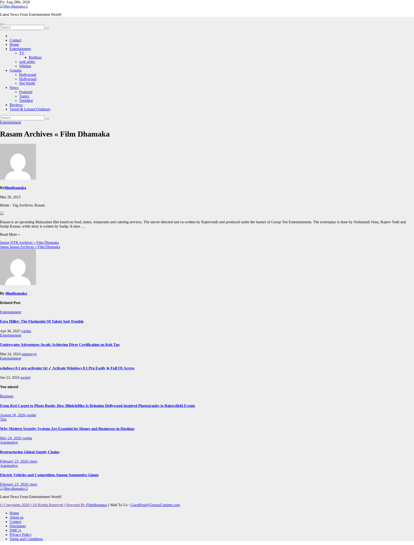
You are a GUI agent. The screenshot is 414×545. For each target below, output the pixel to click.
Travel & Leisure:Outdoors (30, 109)
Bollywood (27, 75)
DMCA (15, 530)
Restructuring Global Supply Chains (29, 452)
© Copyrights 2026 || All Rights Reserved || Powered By (43, 505)
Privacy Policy (21, 535)
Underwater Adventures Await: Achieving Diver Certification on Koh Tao (60, 345)
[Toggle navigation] (2, 24)
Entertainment (20, 49)
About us (16, 517)
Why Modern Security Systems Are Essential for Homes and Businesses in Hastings (67, 429)
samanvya (29, 354)
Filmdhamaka (96, 505)
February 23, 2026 (14, 461)
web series (27, 62)
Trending (26, 100)
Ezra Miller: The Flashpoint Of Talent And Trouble (42, 321)
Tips (3, 419)
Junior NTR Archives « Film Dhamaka (29, 243)
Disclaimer (18, 526)
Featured (25, 92)
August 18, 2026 (13, 415)
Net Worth (27, 83)
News (14, 88)
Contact (15, 40)
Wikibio (25, 66)
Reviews (16, 105)
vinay (33, 461)
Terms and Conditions (26, 539)
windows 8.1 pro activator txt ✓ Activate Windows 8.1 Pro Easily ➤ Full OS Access (67, 368)
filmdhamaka (15, 188)
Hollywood (27, 79)
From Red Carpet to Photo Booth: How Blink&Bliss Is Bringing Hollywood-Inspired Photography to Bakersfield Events (97, 406)
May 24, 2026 (11, 438)
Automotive (9, 442)
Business (6, 396)
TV (21, 53)
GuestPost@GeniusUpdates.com (155, 505)
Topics (24, 96)
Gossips (16, 70)
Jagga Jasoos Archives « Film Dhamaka (30, 247)
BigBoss (35, 57)
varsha (26, 331)
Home (14, 44)
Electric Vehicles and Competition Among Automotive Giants (49, 475)
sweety (25, 377)
